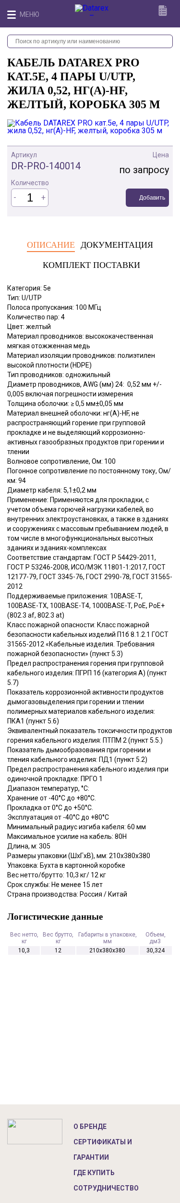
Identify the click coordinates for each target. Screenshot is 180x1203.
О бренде (90, 1126)
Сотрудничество (106, 1188)
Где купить (94, 1173)
